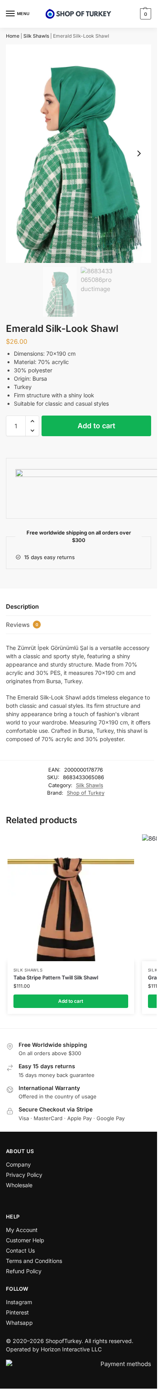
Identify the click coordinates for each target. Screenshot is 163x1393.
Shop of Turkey (85, 792)
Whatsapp (19, 1322)
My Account (22, 1229)
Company (18, 1164)
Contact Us (20, 1250)
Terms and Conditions (34, 1260)
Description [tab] (22, 606)
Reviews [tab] (22, 624)
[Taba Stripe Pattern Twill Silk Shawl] (71, 897)
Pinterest (17, 1312)
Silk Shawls (36, 36)
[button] (144, 13)
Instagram (19, 1302)
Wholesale (19, 1185)
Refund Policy (24, 1271)
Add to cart (96, 426)
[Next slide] (139, 153)
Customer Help (25, 1240)
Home (12, 36)
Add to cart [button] (70, 1001)
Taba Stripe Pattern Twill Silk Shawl (55, 977)
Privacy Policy (24, 1174)
